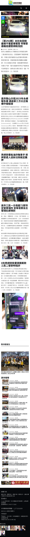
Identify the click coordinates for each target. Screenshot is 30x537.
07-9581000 (8, 496)
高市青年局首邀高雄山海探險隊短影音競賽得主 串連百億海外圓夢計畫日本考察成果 (15, 383)
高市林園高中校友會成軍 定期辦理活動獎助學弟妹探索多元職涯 (14, 372)
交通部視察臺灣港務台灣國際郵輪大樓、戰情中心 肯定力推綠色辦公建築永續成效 (15, 421)
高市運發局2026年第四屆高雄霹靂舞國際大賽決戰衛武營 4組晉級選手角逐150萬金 (15, 390)
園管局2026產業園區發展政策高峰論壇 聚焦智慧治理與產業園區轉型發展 (15, 465)
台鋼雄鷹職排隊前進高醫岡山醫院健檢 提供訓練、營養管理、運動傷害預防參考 (15, 445)
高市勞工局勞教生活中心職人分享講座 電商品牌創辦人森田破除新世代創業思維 (15, 397)
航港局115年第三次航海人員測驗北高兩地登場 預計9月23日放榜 (18, 458)
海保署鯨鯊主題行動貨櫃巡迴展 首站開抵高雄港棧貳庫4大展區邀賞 (18, 439)
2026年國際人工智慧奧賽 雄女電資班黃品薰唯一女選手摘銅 (18, 471)
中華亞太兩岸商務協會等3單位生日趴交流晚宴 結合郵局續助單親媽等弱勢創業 (14, 452)
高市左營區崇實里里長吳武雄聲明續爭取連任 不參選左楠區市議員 (18, 433)
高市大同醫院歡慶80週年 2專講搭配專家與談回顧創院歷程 (18, 414)
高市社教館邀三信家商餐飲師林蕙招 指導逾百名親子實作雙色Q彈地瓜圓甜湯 (15, 477)
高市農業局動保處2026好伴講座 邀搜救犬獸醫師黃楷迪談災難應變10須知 (15, 427)
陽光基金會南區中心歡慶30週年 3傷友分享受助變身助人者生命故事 (18, 403)
